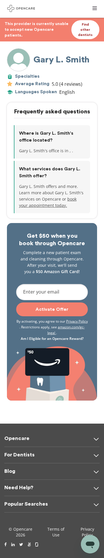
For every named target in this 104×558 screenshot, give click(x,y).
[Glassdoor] (37, 544)
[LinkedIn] (13, 544)
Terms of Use (55, 532)
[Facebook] (5, 544)
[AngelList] (29, 544)
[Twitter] (21, 544)
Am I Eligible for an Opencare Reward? (52, 338)
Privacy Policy (77, 321)
